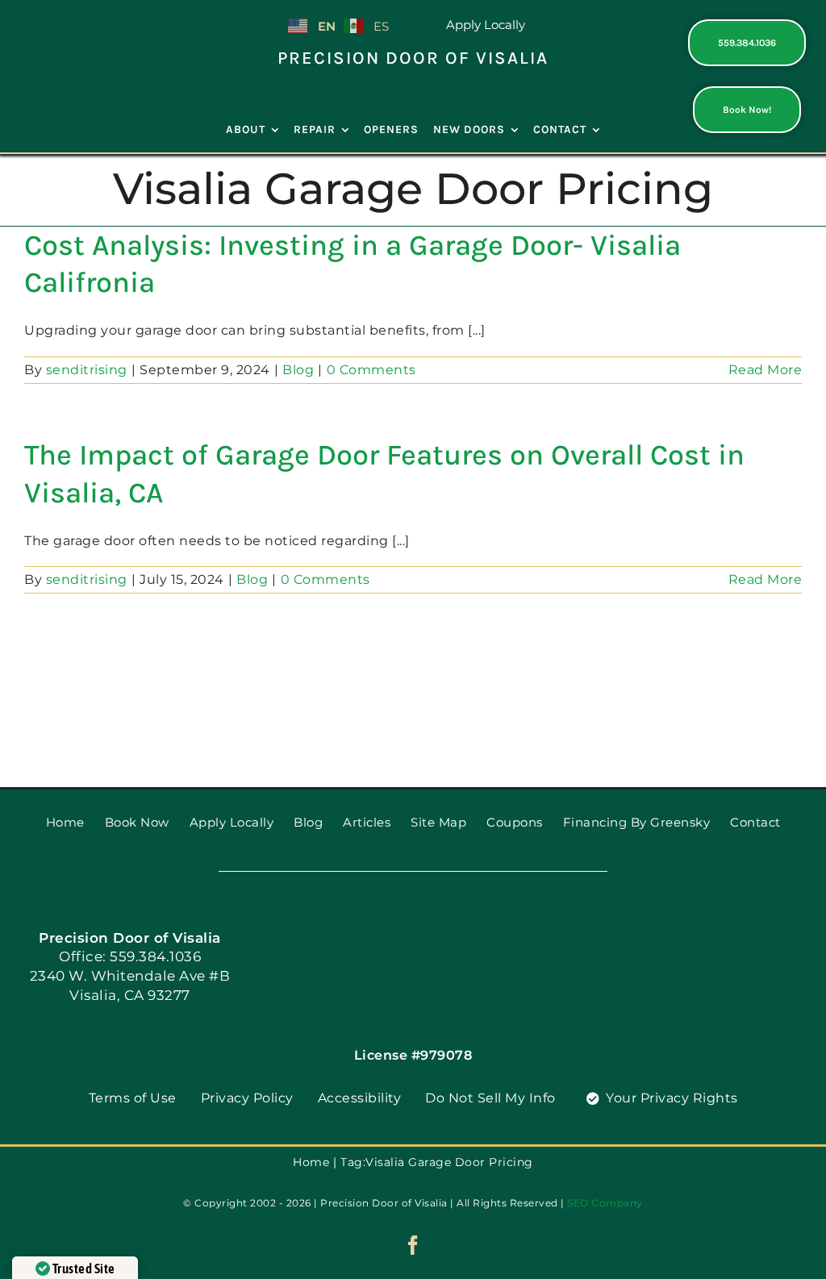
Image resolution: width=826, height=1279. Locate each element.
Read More (765, 369)
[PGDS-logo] (79, 26)
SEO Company (605, 1203)
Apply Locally (485, 24)
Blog (298, 369)
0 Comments (371, 369)
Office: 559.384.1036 (130, 956)
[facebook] (413, 1245)
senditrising (86, 369)
